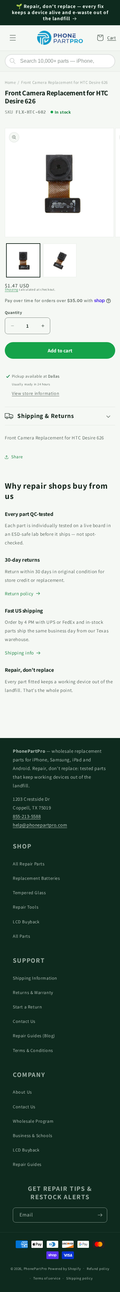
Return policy (19, 593)
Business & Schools (32, 1135)
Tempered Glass (29, 892)
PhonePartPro (35, 1268)
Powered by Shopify (64, 1268)
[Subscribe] (100, 1215)
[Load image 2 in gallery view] (60, 260)
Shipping (11, 289)
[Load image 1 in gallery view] (23, 260)
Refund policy (98, 1268)
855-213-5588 (27, 816)
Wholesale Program (33, 1121)
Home (10, 82)
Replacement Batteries (36, 878)
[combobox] (60, 61)
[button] (13, 38)
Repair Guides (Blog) (34, 1036)
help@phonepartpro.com (40, 825)
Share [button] (17, 457)
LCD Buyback (26, 922)
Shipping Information (35, 978)
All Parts (21, 936)
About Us (22, 1092)
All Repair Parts (29, 864)
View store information (35, 393)
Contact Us (24, 1021)
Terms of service (46, 1278)
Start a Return (27, 1007)
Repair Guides (27, 1164)
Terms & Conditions (33, 1050)
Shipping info (19, 653)
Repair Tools (25, 907)
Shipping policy (79, 1278)
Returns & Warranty (33, 992)
